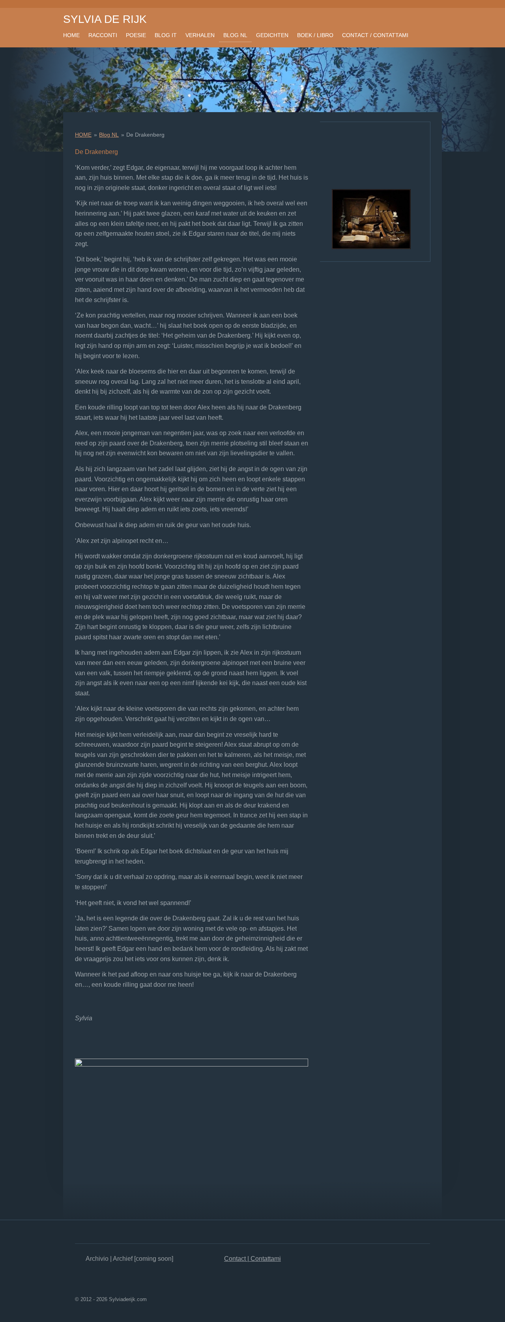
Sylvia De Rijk (105, 19)
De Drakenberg (145, 134)
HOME (83, 134)
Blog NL (109, 134)
